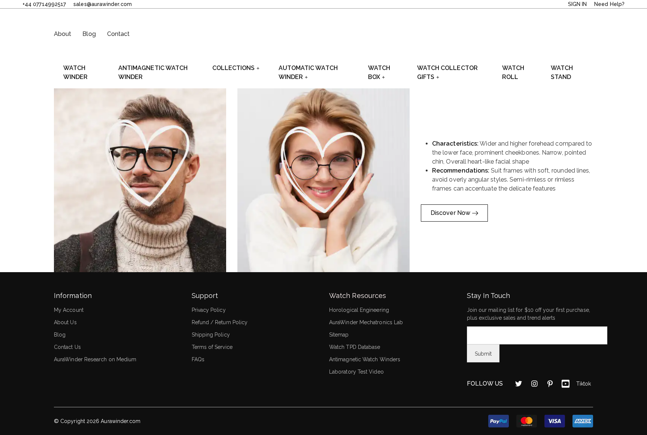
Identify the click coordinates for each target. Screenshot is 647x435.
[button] (140, 180)
